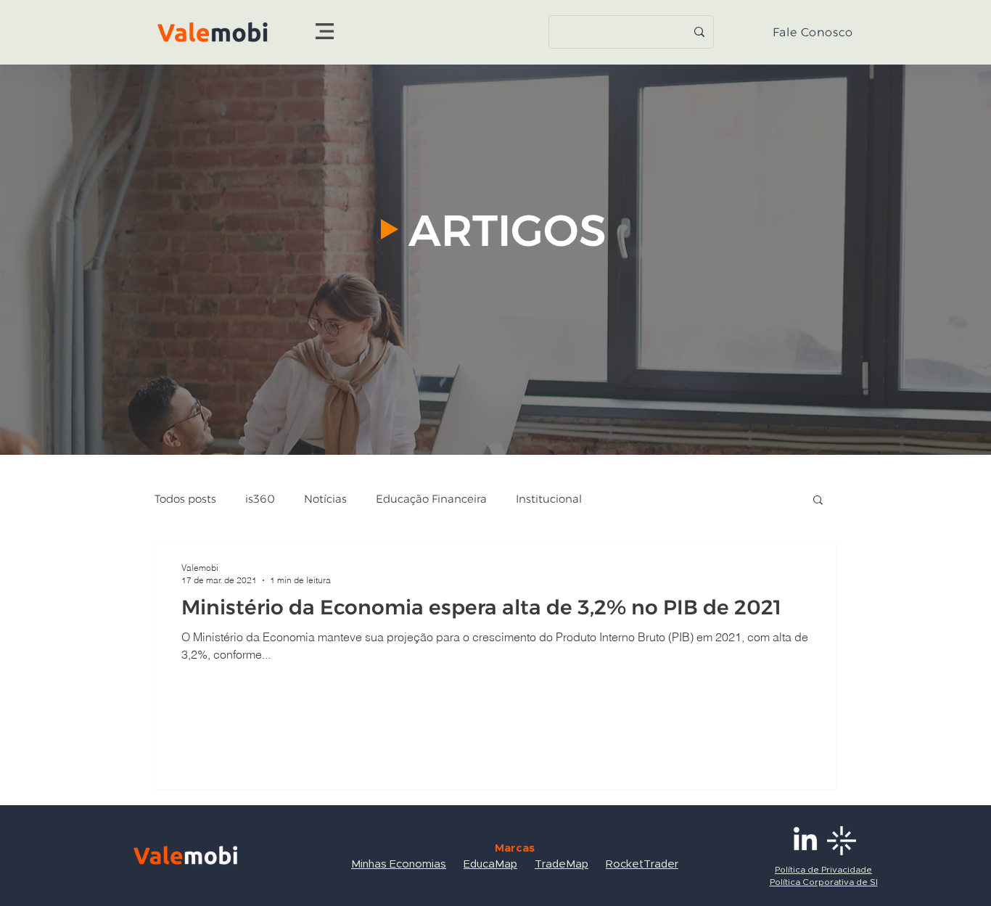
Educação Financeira (431, 499)
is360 (260, 499)
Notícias (325, 499)
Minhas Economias (398, 864)
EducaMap (490, 864)
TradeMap (561, 864)
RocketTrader (642, 864)
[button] (325, 31)
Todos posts (185, 499)
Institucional (549, 499)
